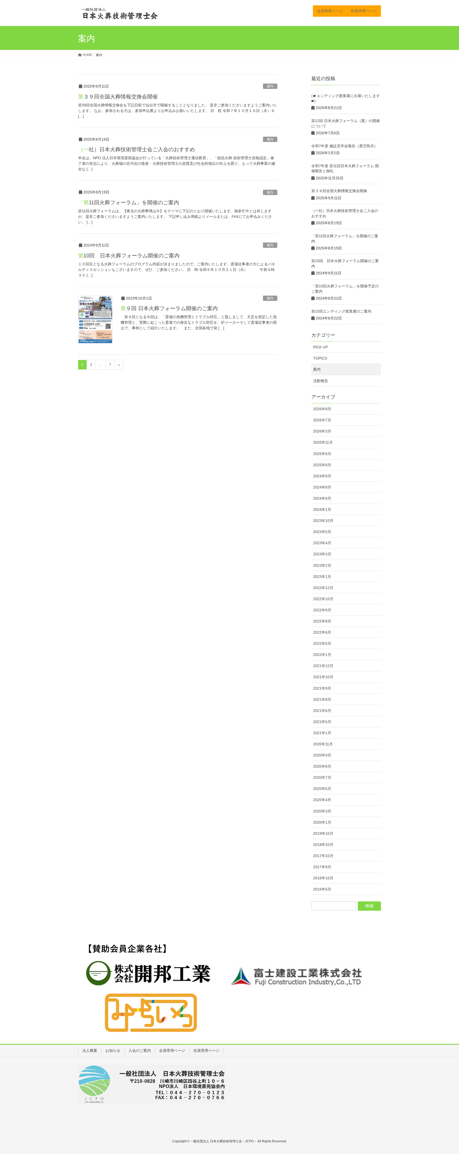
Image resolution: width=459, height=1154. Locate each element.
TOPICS (320, 358)
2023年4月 (322, 543)
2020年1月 (322, 822)
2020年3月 (322, 811)
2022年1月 (322, 654)
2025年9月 (322, 454)
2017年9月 (322, 867)
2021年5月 (322, 722)
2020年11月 (323, 744)
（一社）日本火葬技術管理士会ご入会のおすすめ (136, 149)
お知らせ (112, 1050)
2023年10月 (323, 520)
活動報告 (320, 381)
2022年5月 (322, 643)
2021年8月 (322, 699)
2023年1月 (322, 576)
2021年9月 (322, 688)
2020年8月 (322, 766)
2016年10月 (323, 878)
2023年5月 (322, 532)
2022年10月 (323, 599)
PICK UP (320, 347)
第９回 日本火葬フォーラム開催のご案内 (169, 308)
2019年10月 (323, 833)
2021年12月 (323, 666)
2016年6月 (322, 889)
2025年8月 (322, 465)
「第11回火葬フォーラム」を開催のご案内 (128, 202)
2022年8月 (322, 621)
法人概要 (89, 1050)
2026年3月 (322, 431)
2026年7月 (322, 420)
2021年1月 (322, 733)
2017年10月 (323, 856)
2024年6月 (322, 498)
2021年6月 (322, 710)
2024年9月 (322, 476)
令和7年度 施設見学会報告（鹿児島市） (344, 146)
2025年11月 (323, 442)
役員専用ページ (206, 1050)
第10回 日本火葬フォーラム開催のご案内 (129, 255)
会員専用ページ (172, 1050)
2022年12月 (323, 588)
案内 (270, 86)
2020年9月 (322, 755)
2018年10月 (323, 844)
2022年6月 (322, 632)
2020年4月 (322, 800)
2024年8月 (322, 487)
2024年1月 (322, 509)
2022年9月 (322, 610)
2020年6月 (322, 788)
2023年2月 (322, 565)
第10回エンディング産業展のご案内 (341, 311)
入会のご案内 (140, 1050)
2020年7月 (322, 777)
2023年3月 (322, 554)
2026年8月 (322, 409)
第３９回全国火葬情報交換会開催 (118, 97)
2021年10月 (323, 677)
